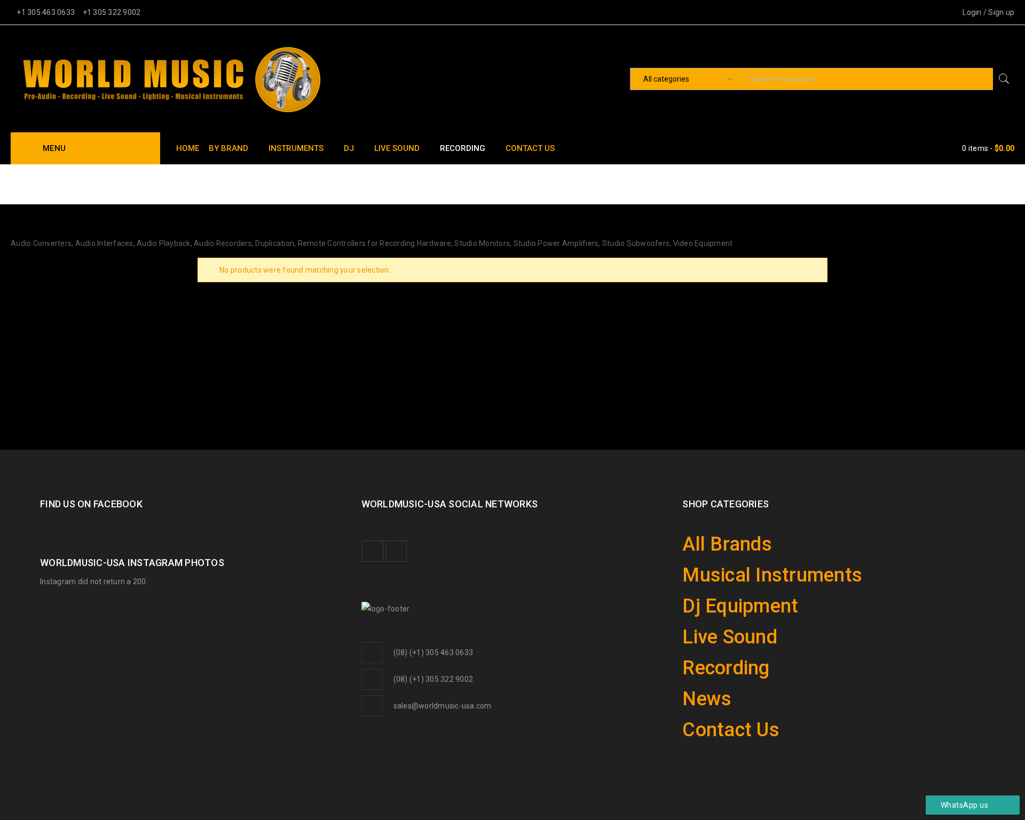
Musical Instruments (748, 566)
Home (934, 183)
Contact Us (717, 688)
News (700, 664)
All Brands (715, 541)
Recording (715, 639)
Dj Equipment (725, 590)
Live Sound (717, 615)
